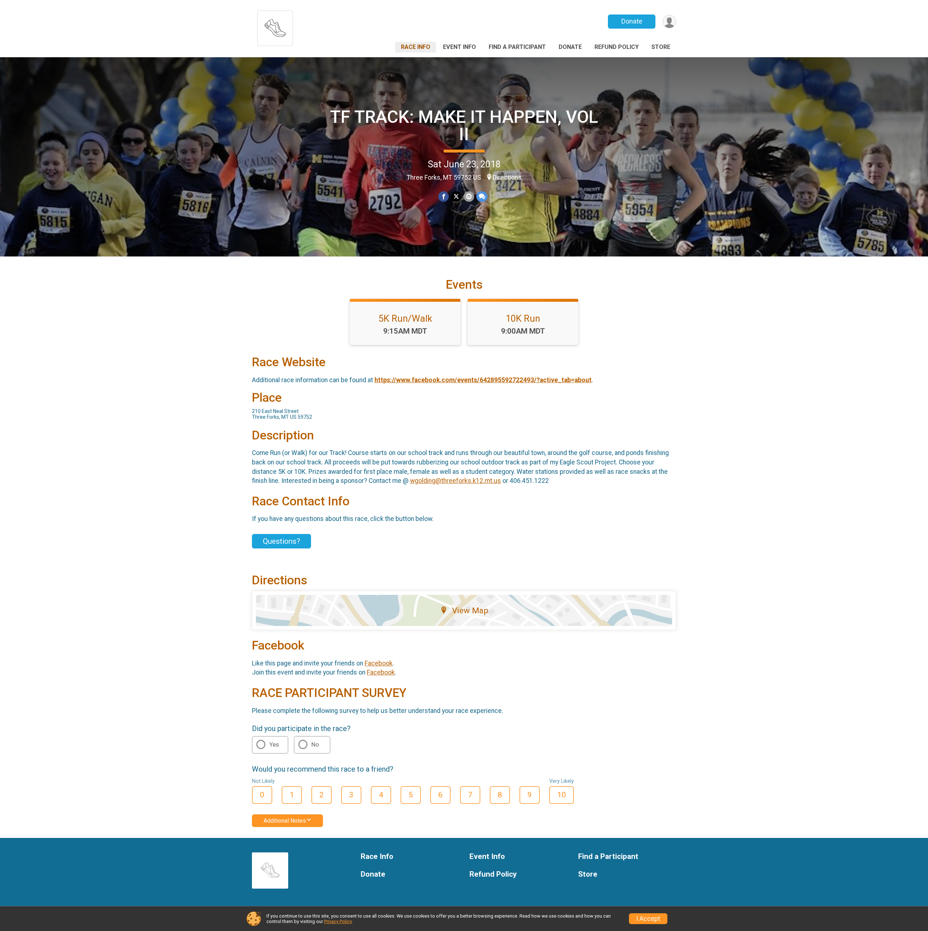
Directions (507, 177)
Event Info (459, 46)
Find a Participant (517, 46)
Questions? (281, 541)
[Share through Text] (482, 196)
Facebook (379, 663)
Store (660, 46)
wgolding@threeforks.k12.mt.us (455, 480)
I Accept (648, 918)
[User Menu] (669, 21)
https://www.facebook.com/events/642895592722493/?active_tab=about (483, 380)
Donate (631, 21)
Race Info (415, 46)
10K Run (523, 318)
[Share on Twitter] (456, 196)
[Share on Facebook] (443, 196)
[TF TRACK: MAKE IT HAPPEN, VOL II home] (275, 26)
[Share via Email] (469, 196)
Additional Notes (285, 820)
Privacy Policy (338, 921)
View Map (470, 610)
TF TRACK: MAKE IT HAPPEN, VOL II (464, 126)
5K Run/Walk (405, 318)
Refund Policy (616, 46)
